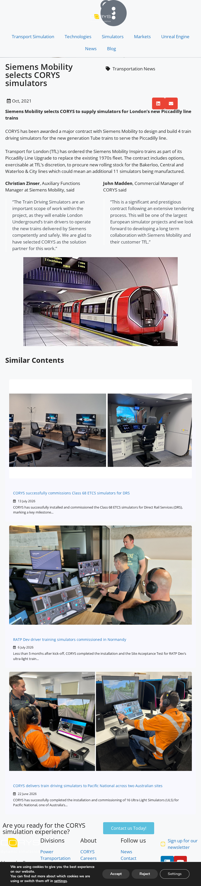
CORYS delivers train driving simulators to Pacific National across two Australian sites (88, 785)
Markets (142, 36)
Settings (175, 873)
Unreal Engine (175, 36)
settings (60, 881)
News (91, 49)
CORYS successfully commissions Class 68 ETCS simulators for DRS (71, 492)
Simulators (113, 36)
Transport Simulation (33, 36)
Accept (116, 873)
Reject (144, 873)
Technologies (78, 36)
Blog (111, 49)
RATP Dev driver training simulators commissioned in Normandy (69, 639)
